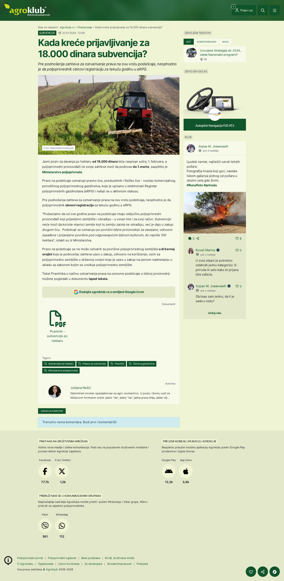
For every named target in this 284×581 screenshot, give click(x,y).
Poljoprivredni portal (30, 558)
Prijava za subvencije (94, 363)
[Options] (239, 147)
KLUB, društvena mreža (119, 558)
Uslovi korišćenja (68, 563)
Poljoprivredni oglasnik (62, 558)
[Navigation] (274, 10)
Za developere (93, 563)
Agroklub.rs (67, 27)
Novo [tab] (225, 41)
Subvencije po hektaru (61, 363)
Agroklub (52, 569)
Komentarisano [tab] (206, 41)
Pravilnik (119, 363)
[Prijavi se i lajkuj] (251, 571)
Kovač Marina (205, 250)
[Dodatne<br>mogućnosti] (274, 571)
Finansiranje (85, 27)
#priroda (210, 185)
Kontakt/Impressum (119, 563)
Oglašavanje (45, 563)
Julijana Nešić (80, 388)
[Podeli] (263, 571)
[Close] (263, 10)
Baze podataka (91, 558)
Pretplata (142, 563)
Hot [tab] (188, 41)
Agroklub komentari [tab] (52, 411)
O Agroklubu (25, 563)
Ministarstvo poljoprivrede (62, 172)
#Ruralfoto (195, 185)
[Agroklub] (27, 10)
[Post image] (215, 212)
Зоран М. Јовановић (213, 146)
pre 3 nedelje (211, 150)
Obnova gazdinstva (143, 363)
